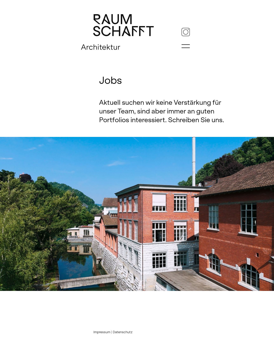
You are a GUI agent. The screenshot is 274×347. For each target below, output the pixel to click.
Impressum (101, 332)
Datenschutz (123, 332)
